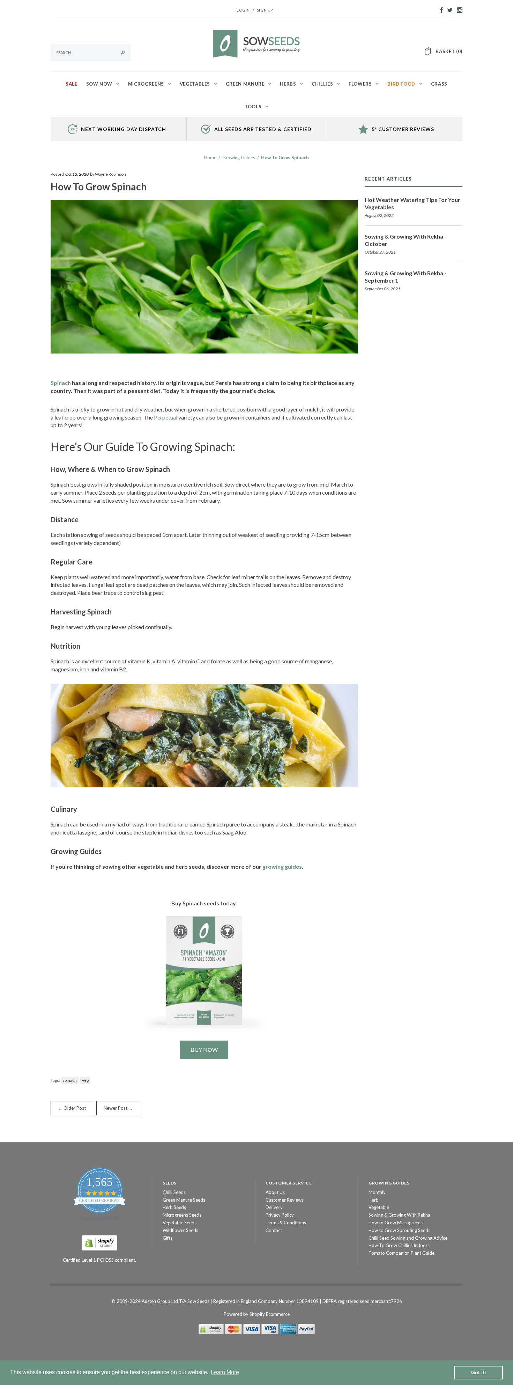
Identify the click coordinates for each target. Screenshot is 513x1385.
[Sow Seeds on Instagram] (457, 9)
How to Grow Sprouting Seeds (399, 1230)
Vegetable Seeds (179, 1222)
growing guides (282, 866)
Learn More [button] (225, 1372)
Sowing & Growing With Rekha (399, 1215)
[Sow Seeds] (256, 43)
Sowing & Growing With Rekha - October (405, 240)
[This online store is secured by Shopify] (99, 1242)
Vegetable (379, 1207)
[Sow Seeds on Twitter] (448, 9)
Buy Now (204, 1049)
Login (243, 10)
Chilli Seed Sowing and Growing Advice (408, 1238)
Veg (85, 1080)
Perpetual (165, 417)
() (449, 51)
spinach (69, 1080)
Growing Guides (238, 157)
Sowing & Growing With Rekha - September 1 (405, 277)
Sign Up (265, 10)
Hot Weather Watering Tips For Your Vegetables (412, 203)
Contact (274, 1230)
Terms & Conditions (286, 1222)
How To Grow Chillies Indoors (399, 1245)
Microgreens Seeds (182, 1215)
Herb (374, 1200)
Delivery (274, 1207)
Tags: (55, 1080)
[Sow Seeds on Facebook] (440, 9)
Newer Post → (118, 1108)
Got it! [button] (478, 1372)
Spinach (61, 382)
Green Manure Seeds (184, 1200)
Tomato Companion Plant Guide (401, 1253)
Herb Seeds (174, 1207)
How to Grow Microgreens (396, 1222)
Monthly (377, 1192)
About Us (275, 1192)
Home (210, 157)
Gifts (167, 1238)
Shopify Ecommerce (270, 1314)
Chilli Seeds (174, 1192)
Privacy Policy (280, 1215)
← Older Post (72, 1108)
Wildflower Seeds (180, 1230)
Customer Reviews (285, 1200)
